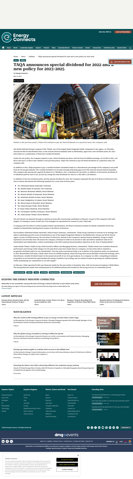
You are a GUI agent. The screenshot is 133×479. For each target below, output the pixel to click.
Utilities (32, 56)
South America (28, 414)
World (15, 48)
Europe (26, 406)
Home (16, 56)
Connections (97, 48)
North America (28, 411)
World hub (27, 395)
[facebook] (88, 427)
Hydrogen (5, 400)
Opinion (38, 48)
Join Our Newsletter (123, 32)
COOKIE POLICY (68, 441)
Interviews (49, 403)
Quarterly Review (64, 48)
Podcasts (49, 408)
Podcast (46, 48)
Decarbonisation (7, 395)
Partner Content (77, 48)
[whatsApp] (117, 427)
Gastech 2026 (121, 48)
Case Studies (72, 403)
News (9, 48)
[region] (41, 464)
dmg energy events (74, 411)
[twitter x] (95, 427)
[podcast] (106, 427)
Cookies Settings (79, 441)
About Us (70, 395)
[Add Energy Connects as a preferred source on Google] (19, 80)
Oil (2, 403)
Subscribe (71, 406)
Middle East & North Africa (32, 408)
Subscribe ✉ (126, 427)
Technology (5, 408)
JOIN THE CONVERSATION (105, 284)
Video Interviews (51, 411)
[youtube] (103, 427)
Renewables (5, 406)
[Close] (78, 455)
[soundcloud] (113, 427)
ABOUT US (43, 441)
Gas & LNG (5, 398)
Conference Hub (109, 48)
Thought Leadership (52, 406)
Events (88, 48)
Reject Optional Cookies (67, 464)
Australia (26, 403)
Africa (25, 398)
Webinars (49, 414)
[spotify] (110, 427)
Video (54, 48)
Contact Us (71, 408)
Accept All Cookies (67, 459)
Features (48, 400)
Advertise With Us (105, 32)
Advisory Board (72, 398)
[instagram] (92, 427)
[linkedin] (99, 427)
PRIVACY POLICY (58, 441)
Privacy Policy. (7, 288)
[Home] (3, 48)
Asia (25, 400)
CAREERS (49, 441)
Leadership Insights (26, 48)
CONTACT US (89, 441)
